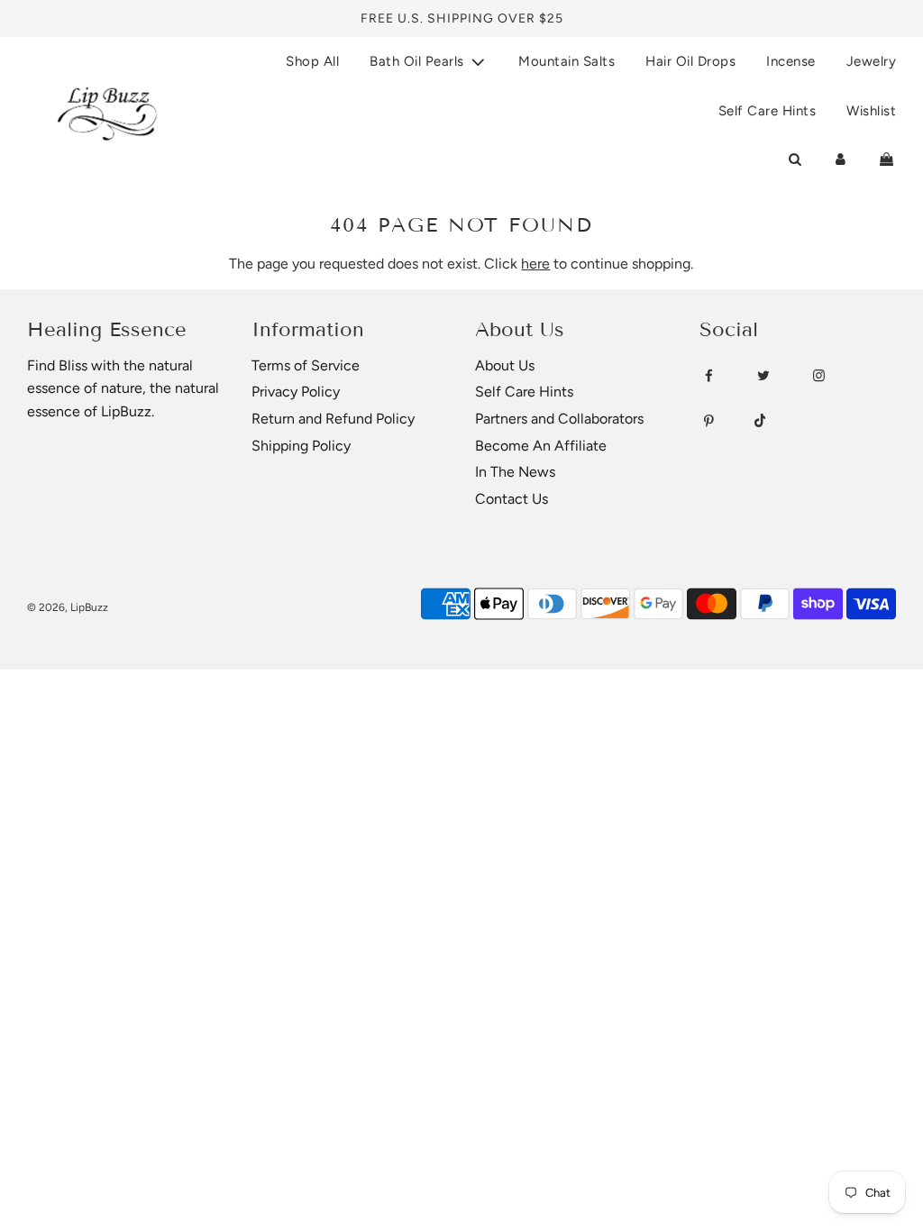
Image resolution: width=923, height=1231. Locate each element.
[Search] (795, 159)
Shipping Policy (301, 445)
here (535, 263)
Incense (791, 61)
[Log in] (841, 159)
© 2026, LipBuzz (67, 607)
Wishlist (871, 111)
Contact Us (511, 498)
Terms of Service (305, 365)
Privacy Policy (295, 391)
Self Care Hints (767, 111)
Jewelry (871, 61)
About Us (505, 365)
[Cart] (886, 159)
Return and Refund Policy (333, 418)
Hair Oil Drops (690, 61)
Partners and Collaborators (559, 418)
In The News (515, 471)
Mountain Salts (566, 61)
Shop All (312, 61)
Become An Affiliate (541, 445)
